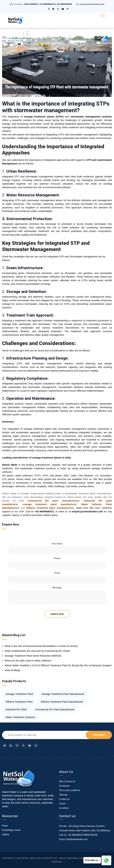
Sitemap (63, 795)
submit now (57, 614)
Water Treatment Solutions (20, 717)
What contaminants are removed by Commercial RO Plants (37, 651)
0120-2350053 (30, 4)
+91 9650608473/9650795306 (82, 835)
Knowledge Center (11, 830)
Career (62, 803)
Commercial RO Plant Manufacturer (55, 709)
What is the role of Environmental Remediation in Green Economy (41, 646)
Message (57, 587)
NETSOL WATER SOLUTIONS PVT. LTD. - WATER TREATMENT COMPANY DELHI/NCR (60, 858)
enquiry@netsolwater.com (92, 4)
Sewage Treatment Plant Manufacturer (62, 694)
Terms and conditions (69, 790)
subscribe (99, 734)
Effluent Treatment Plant (19, 701)
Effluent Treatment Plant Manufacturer (62, 701)
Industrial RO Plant (16, 709)
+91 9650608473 (46, 4)
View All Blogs (12, 670)
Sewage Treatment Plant (19, 694)
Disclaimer (64, 786)
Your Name (57, 543)
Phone (57, 558)
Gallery (5, 834)
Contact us (64, 799)
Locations (64, 808)
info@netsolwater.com (77, 839)
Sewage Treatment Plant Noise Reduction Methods (33, 655)
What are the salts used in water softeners (28, 660)
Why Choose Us (67, 781)
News (5, 825)
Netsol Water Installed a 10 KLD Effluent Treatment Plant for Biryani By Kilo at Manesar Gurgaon (58, 665)
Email (57, 573)
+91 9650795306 (64, 4)
